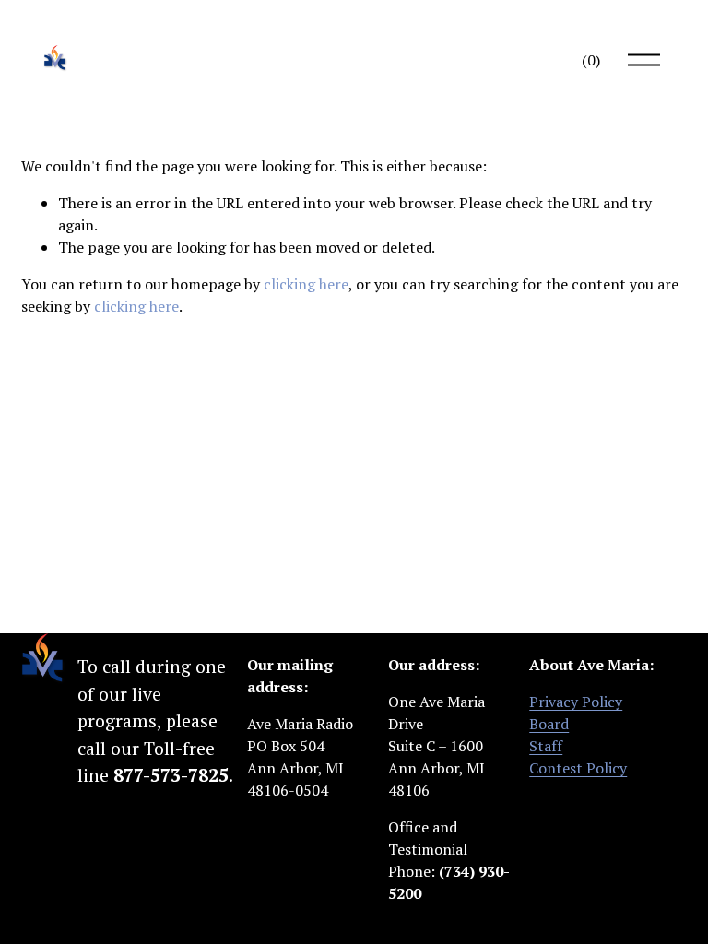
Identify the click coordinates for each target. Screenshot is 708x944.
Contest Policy (578, 768)
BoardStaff (549, 735)
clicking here (306, 284)
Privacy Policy (575, 701)
